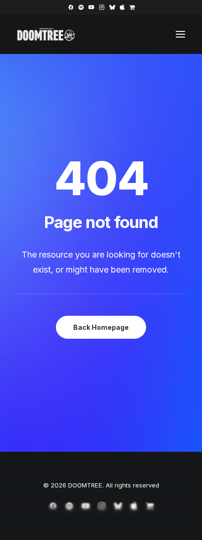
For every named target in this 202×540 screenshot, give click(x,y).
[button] (70, 7)
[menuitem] (70, 7)
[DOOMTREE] (46, 34)
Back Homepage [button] (101, 327)
